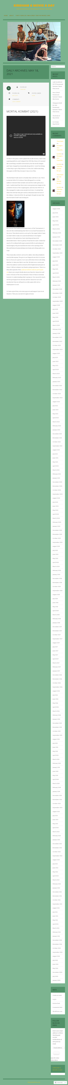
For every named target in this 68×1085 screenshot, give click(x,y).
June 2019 (55, 554)
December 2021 (57, 434)
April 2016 (56, 707)
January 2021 (56, 478)
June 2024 (55, 313)
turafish (59, 154)
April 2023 (56, 369)
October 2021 (57, 442)
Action (33, 95)
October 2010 (57, 948)
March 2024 (56, 325)
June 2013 (55, 819)
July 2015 (55, 743)
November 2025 (57, 245)
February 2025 (57, 281)
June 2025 (55, 265)
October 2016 (57, 683)
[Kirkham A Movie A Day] (34, 43)
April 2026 (56, 225)
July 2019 (55, 550)
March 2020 (56, 518)
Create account (57, 995)
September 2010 (57, 952)
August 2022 (56, 401)
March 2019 (56, 566)
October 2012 (57, 852)
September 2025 (57, 253)
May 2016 (55, 703)
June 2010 (55, 964)
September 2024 (58, 301)
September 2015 (57, 735)
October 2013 (57, 803)
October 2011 (56, 900)
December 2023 (57, 337)
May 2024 (55, 317)
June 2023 (55, 361)
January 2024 (56, 333)
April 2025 (56, 273)
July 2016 (55, 695)
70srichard (22, 89)
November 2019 (57, 534)
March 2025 (56, 277)
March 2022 (56, 422)
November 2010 (57, 944)
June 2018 (55, 602)
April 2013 (56, 827)
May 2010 (55, 968)
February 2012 (57, 884)
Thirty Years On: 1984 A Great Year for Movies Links (32, 15)
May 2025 (55, 269)
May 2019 (55, 558)
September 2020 (58, 494)
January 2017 (56, 671)
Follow (56, 1053)
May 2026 (55, 221)
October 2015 (57, 731)
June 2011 (55, 916)
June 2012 (55, 868)
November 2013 (57, 799)
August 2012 (56, 860)
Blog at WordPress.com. (34, 1082)
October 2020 (57, 490)
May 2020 (55, 510)
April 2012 (56, 876)
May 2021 (55, 462)
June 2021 (55, 458)
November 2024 (57, 293)
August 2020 (56, 498)
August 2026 (56, 209)
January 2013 (56, 840)
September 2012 (57, 856)
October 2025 (57, 249)
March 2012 (56, 880)
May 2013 (55, 823)
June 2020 (56, 506)
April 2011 (55, 924)
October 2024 (57, 297)
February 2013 (57, 835)
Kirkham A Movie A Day (34, 5)
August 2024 (56, 305)
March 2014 (56, 783)
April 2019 (56, 562)
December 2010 (57, 940)
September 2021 (57, 446)
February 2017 (57, 667)
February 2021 (57, 474)
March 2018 (56, 614)
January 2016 (56, 719)
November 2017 (57, 631)
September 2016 (57, 687)
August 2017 (56, 643)
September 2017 (57, 639)
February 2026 (57, 233)
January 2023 (56, 381)
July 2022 (55, 406)
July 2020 (55, 502)
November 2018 (57, 582)
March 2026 (56, 229)
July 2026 (55, 213)
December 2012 (57, 844)
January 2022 (56, 430)
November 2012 (57, 848)
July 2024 (55, 309)
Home (6, 15)
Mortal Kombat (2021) (22, 111)
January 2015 (56, 767)
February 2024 (57, 329)
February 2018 (57, 618)
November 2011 (57, 896)
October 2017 (57, 635)
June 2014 (55, 771)
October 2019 (57, 538)
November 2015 (57, 727)
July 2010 (55, 960)
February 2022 (57, 426)
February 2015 (57, 763)
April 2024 (56, 321)
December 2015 (57, 723)
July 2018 (55, 598)
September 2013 (57, 807)
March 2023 (56, 373)
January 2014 (56, 791)
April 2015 (56, 755)
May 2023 (55, 365)
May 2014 (55, 775)
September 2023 (58, 349)
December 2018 (57, 578)
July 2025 (55, 261)
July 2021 (55, 454)
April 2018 (56, 610)
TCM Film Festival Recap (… (59, 169)
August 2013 (56, 811)
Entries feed (56, 1003)
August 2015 (56, 739)
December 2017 (57, 627)
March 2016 (56, 711)
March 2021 (56, 470)
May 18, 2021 (15, 95)
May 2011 (55, 920)
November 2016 (57, 679)
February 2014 (57, 787)
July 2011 (55, 912)
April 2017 (56, 659)
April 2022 (56, 418)
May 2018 (55, 606)
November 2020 (57, 486)
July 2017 (55, 647)
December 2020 (57, 482)
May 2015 (55, 751)
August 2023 (56, 353)
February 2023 (57, 377)
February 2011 (57, 932)
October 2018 (57, 586)
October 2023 (57, 345)
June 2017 (55, 651)
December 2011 (57, 892)
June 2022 (55, 410)
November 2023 (57, 341)
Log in (54, 999)
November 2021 (57, 438)
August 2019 (56, 546)
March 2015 (56, 759)
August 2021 (56, 450)
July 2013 (55, 815)
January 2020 (56, 526)
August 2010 (56, 956)
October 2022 (57, 393)
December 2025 (57, 241)
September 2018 (57, 590)
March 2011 (56, 928)
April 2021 (56, 466)
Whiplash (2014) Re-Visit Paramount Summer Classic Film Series (57, 107)
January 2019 (56, 574)
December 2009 (57, 972)
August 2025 (56, 257)
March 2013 (56, 831)
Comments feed (57, 1007)
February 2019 (57, 570)
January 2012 (56, 888)
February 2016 (57, 715)
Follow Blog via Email (56, 1023)
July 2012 (55, 864)
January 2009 (56, 980)
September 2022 (58, 397)
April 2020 (56, 514)
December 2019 (57, 530)
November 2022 (57, 389)
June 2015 (55, 747)
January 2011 (56, 936)
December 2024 (57, 289)
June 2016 (55, 699)
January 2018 (56, 623)
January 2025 (56, 285)
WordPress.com (57, 1011)
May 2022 (55, 414)
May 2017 (55, 655)
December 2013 (57, 795)
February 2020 (57, 522)
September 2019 (57, 542)
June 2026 (56, 217)
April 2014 (56, 779)
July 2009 (55, 976)
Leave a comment (16, 101)
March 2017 (56, 663)
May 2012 (55, 872)
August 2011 (56, 908)
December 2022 (57, 385)
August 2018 (56, 594)
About (11, 15)
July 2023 (55, 357)
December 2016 (57, 675)
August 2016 (56, 691)
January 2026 (56, 237)
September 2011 (57, 904)
